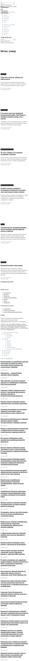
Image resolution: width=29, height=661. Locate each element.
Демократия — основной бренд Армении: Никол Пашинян (11, 374)
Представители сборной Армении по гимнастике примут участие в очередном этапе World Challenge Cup (13, 573)
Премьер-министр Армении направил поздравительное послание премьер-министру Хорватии (13, 504)
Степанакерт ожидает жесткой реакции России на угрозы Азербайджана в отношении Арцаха (14, 514)
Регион (5, 15)
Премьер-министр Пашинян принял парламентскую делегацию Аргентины (14, 402)
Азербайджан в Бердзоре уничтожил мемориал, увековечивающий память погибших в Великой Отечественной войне (13, 494)
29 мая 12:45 (4, 659)
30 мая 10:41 (4, 539)
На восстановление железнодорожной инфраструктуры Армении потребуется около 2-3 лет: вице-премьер (14, 472)
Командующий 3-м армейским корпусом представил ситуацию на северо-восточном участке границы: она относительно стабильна (14, 364)
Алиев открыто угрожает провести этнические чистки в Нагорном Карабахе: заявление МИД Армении (13, 552)
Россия (9, 340)
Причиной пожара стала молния (12, 265)
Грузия (9, 344)
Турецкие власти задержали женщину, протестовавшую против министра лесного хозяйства (14, 229)
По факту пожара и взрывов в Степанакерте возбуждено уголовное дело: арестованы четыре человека (13, 190)
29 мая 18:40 (4, 577)
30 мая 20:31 (4, 398)
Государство (7, 26)
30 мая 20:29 (4, 406)
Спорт (5, 22)
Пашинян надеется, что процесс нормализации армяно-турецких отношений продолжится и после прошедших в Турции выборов (12, 633)
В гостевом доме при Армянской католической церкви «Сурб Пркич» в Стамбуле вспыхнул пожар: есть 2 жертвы (13, 116)
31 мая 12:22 (4, 370)
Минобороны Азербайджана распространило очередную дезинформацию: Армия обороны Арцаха (12, 482)
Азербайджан (11, 347)
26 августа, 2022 (5, 164)
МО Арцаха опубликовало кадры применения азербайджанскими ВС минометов (13, 440)
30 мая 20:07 (4, 467)
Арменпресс (7, 309)
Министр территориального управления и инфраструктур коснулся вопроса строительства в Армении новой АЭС (14, 430)
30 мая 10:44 (4, 530)
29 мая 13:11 (4, 627)
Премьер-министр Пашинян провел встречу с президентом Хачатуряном (13, 543)
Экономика (6, 17)
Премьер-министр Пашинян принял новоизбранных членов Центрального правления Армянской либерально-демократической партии (13, 461)
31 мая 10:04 (4, 387)
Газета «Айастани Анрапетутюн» (13, 312)
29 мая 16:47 (4, 598)
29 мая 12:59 (4, 638)
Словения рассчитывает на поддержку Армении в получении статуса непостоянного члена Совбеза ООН (14, 411)
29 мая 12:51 (4, 650)
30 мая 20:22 (4, 425)
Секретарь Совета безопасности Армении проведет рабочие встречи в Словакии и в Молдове (14, 594)
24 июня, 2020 (4, 278)
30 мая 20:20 (4, 435)
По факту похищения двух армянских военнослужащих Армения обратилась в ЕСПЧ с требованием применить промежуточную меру (14, 562)
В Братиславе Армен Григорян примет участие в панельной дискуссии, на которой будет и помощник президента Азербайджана (14, 583)
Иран (8, 342)
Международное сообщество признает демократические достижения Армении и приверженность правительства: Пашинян (14, 644)
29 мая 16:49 (4, 589)
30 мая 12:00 (4, 509)
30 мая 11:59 (4, 518)
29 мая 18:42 (4, 568)
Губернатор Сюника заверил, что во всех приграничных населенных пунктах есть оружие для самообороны (14, 622)
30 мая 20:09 (4, 456)
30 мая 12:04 (4, 488)
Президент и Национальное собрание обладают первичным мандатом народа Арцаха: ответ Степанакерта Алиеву (14, 613)
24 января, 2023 (5, 128)
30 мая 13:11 (4, 477)
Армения (9, 335)
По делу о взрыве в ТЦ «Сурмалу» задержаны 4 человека (12, 153)
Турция (9, 345)
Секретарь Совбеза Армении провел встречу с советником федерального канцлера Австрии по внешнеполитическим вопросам (13, 393)
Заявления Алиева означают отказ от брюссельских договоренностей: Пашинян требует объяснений (13, 655)
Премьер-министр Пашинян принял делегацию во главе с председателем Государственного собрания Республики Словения (14, 450)
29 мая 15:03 (4, 617)
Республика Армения (6, 88)
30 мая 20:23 (4, 416)
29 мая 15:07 (4, 608)
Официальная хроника (9, 24)
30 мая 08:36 (4, 547)
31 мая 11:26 (4, 377)
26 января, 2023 (5, 89)
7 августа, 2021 (5, 243)
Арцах (8, 337)
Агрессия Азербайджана (14, 349)
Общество (6, 18)
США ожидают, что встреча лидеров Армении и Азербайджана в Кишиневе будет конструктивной (14, 382)
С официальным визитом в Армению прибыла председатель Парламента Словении (13, 535)
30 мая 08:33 (4, 557)
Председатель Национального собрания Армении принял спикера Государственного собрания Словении (14, 420)
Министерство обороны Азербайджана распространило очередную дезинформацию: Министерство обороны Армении (14, 524)
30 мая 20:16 (4, 444)
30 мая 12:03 (4, 499)
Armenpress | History (9, 310)
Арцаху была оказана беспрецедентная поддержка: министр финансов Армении (14, 603)
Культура (6, 20)
